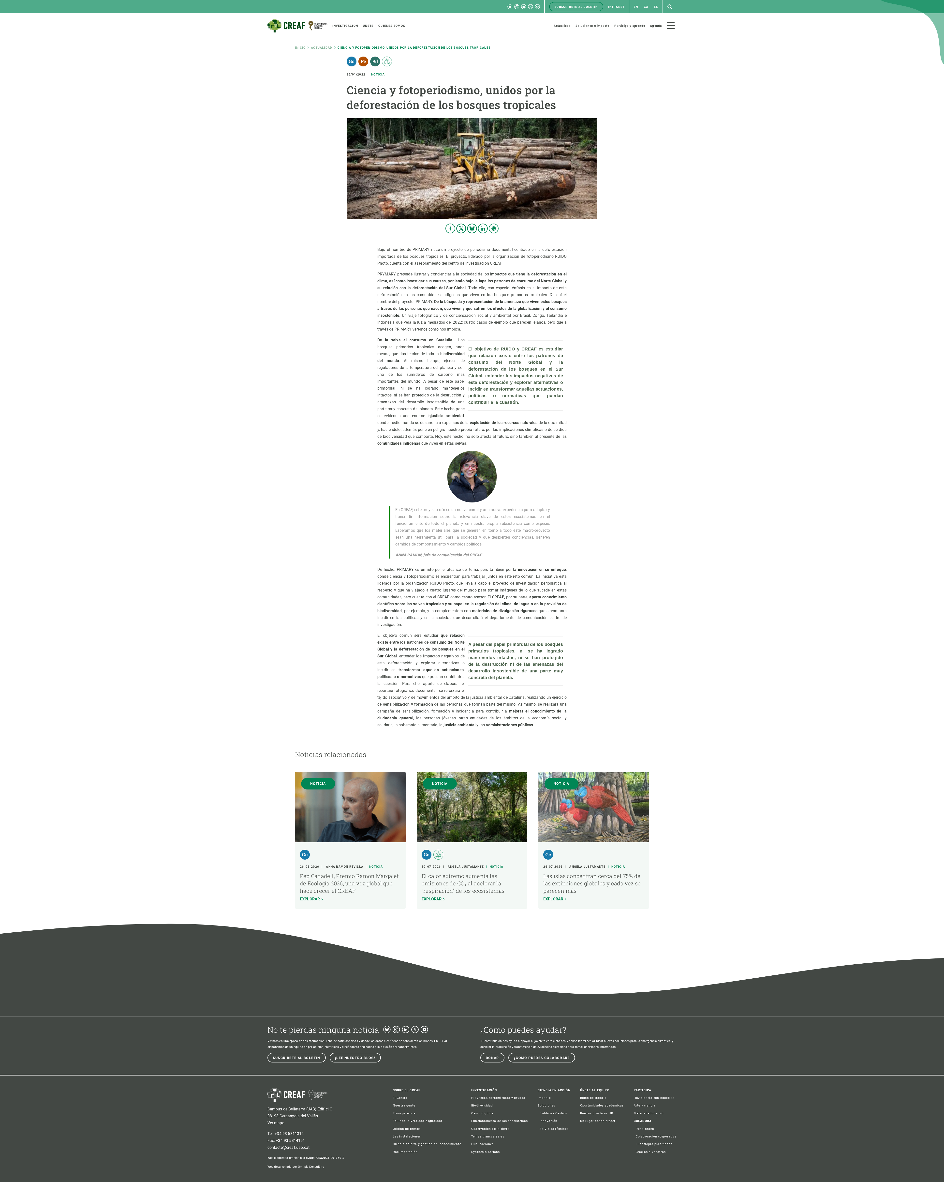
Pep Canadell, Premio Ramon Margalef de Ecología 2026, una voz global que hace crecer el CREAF (349, 883)
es (656, 7)
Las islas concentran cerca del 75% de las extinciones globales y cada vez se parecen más (592, 883)
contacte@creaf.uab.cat (288, 1147)
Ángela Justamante (466, 866)
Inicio (300, 47)
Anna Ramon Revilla (344, 866)
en (636, 7)
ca (646, 7)
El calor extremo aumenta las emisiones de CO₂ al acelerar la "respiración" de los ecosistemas (463, 883)
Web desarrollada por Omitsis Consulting (295, 1166)
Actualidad (321, 47)
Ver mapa (275, 1123)
